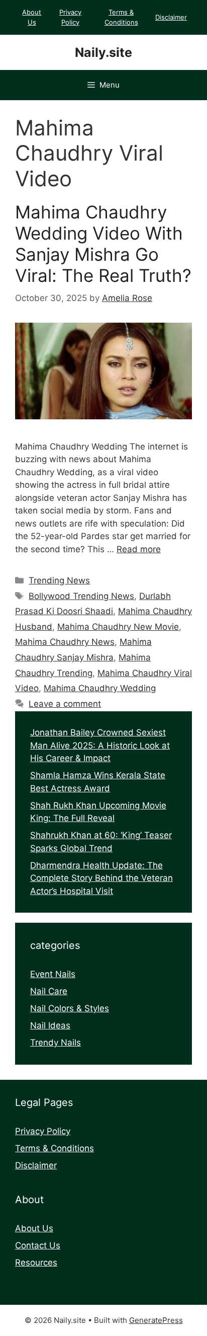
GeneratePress (156, 1320)
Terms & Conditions (54, 1148)
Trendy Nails (55, 1042)
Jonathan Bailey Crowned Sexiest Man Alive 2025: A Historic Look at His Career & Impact (100, 745)
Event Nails (52, 974)
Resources (36, 1262)
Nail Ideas (50, 1025)
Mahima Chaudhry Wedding (100, 688)
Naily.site (103, 52)
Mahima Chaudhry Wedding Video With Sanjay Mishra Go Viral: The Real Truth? (103, 243)
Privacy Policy (42, 1131)
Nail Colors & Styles (69, 1008)
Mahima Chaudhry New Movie (118, 627)
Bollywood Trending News (81, 596)
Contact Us (37, 1245)
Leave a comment (65, 704)
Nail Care (48, 991)
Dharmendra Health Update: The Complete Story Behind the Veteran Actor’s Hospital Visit (101, 878)
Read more (139, 549)
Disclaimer (171, 17)
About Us (34, 1228)
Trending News (59, 580)
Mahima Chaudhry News (65, 642)
